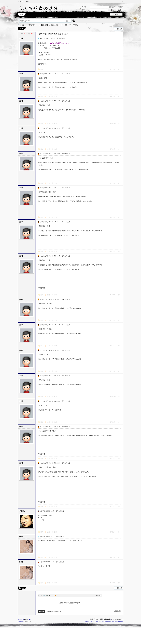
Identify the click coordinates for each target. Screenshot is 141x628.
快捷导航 (115, 14)
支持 (48, 96)
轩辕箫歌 (22, 511)
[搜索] (73, 21)
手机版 (96, 619)
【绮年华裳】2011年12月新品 (69, 25)
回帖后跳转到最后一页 (54, 611)
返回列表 (119, 29)
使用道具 (112, 69)
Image (44, 595)
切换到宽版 (122, 2)
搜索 (67, 21)
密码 (83, 10)
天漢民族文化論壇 (18, 25)
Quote (50, 595)
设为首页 (20, 1)
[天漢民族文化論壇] (38, 11)
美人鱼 (21, 38)
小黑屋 (91, 619)
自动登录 (112, 7)
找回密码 (120, 7)
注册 (119, 10)
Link (47, 595)
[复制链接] (65, 34)
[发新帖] (22, 28)
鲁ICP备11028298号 (117, 619)
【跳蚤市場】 (55, 25)
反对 (55, 96)
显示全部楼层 (61, 38)
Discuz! (26, 619)
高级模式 (98, 595)
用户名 (84, 7)
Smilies (55, 595)
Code (53, 595)
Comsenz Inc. (28, 621)
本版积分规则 (117, 611)
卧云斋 (21, 536)
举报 (119, 69)
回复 (41, 69)
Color (42, 595)
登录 (75, 603)
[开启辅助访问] (120, 2)
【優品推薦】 (44, 25)
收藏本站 (27, 1)
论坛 (21, 14)
